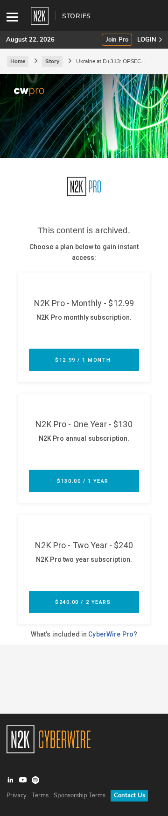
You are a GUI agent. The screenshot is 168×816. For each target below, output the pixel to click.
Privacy (17, 795)
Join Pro (117, 40)
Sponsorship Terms (79, 795)
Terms (40, 795)
